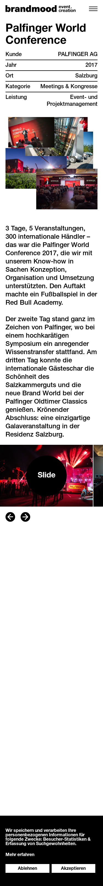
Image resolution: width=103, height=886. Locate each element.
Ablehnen (27, 869)
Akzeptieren (73, 869)
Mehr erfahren (19, 855)
